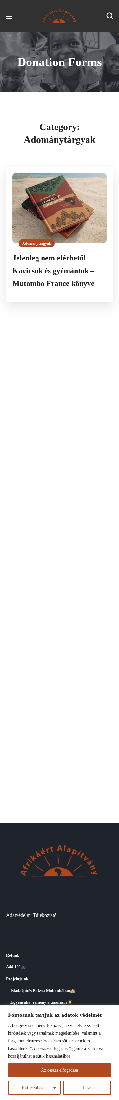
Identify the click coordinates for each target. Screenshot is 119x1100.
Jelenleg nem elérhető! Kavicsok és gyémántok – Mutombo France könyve (53, 271)
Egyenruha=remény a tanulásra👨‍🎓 (41, 1002)
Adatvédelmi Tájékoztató (31, 915)
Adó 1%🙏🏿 (16, 967)
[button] (110, 16)
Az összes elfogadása (59, 1070)
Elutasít (87, 1087)
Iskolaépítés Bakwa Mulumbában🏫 (42, 990)
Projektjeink (17, 979)
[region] (59, 1052)
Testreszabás (32, 1087)
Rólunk (12, 955)
